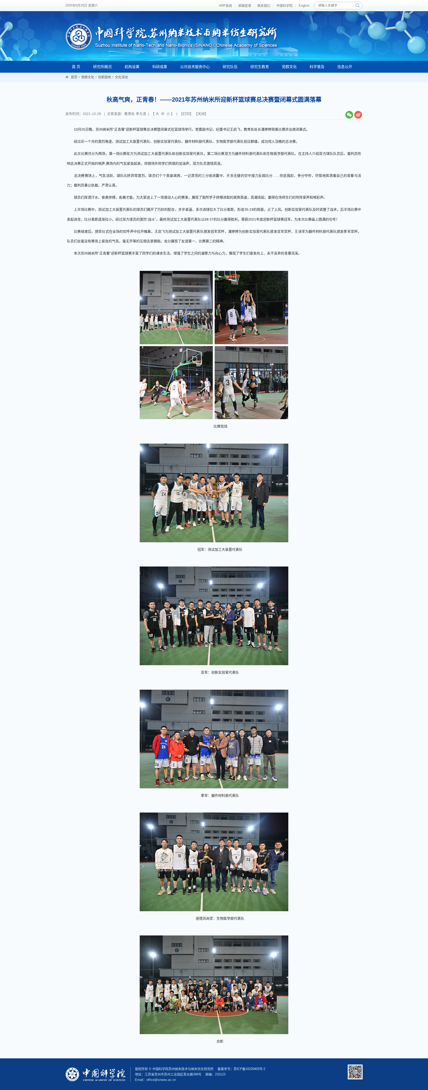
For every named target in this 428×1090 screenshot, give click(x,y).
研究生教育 (259, 67)
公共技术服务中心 (195, 67)
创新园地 (104, 77)
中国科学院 (284, 5)
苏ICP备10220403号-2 (249, 1069)
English (304, 5)
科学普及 (317, 67)
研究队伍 (230, 67)
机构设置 (132, 67)
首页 (74, 77)
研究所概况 (102, 67)
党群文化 (289, 67)
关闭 (201, 114)
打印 (186, 114)
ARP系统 (225, 5)
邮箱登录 (244, 5)
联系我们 (263, 5)
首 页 (76, 67)
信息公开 (344, 67)
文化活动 (121, 77)
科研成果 (159, 67)
